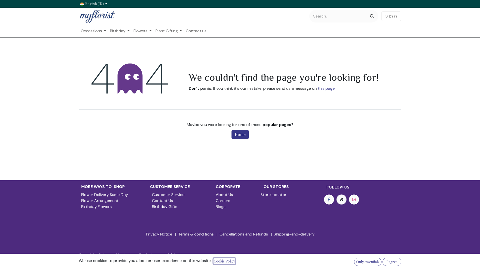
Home (240, 134)
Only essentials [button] (367, 262)
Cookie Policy (224, 261)
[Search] (372, 16)
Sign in (391, 16)
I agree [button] (392, 262)
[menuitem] (93, 31)
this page (326, 88)
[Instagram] (354, 199)
